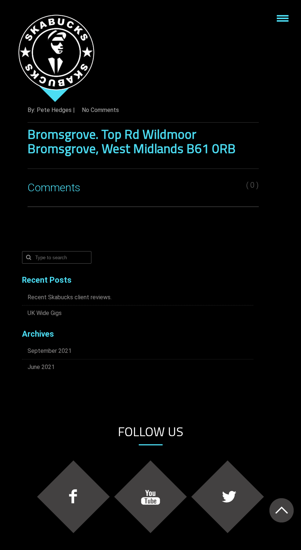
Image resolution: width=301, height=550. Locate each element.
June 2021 (41, 366)
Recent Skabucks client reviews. (70, 297)
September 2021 (50, 350)
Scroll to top (281, 510)
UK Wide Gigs (45, 313)
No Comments (100, 109)
